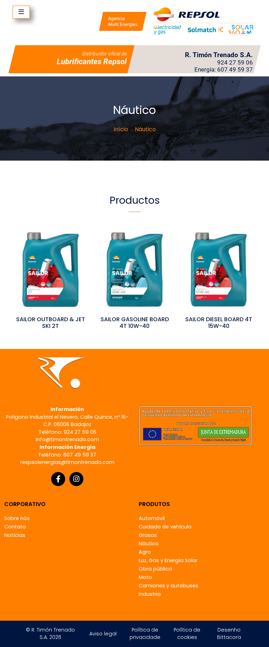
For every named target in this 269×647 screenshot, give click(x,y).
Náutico (149, 543)
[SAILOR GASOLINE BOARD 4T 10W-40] (134, 269)
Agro (145, 551)
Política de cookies (187, 633)
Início (120, 129)
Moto (145, 577)
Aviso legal (103, 633)
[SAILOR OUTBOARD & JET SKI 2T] (50, 269)
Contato (15, 526)
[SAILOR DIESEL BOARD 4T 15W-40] (218, 269)
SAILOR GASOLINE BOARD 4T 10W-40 (135, 322)
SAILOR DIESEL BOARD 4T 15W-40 (218, 322)
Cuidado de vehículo (165, 526)
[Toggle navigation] (21, 12)
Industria (150, 594)
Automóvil (152, 518)
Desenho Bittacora (229, 633)
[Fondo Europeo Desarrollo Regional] (195, 425)
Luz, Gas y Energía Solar (168, 560)
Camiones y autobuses (168, 585)
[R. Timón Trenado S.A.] (177, 21)
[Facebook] (58, 479)
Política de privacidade (145, 633)
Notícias (14, 535)
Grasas (148, 535)
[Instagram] (76, 479)
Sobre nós (17, 518)
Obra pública (155, 568)
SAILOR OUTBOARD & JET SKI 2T (50, 322)
